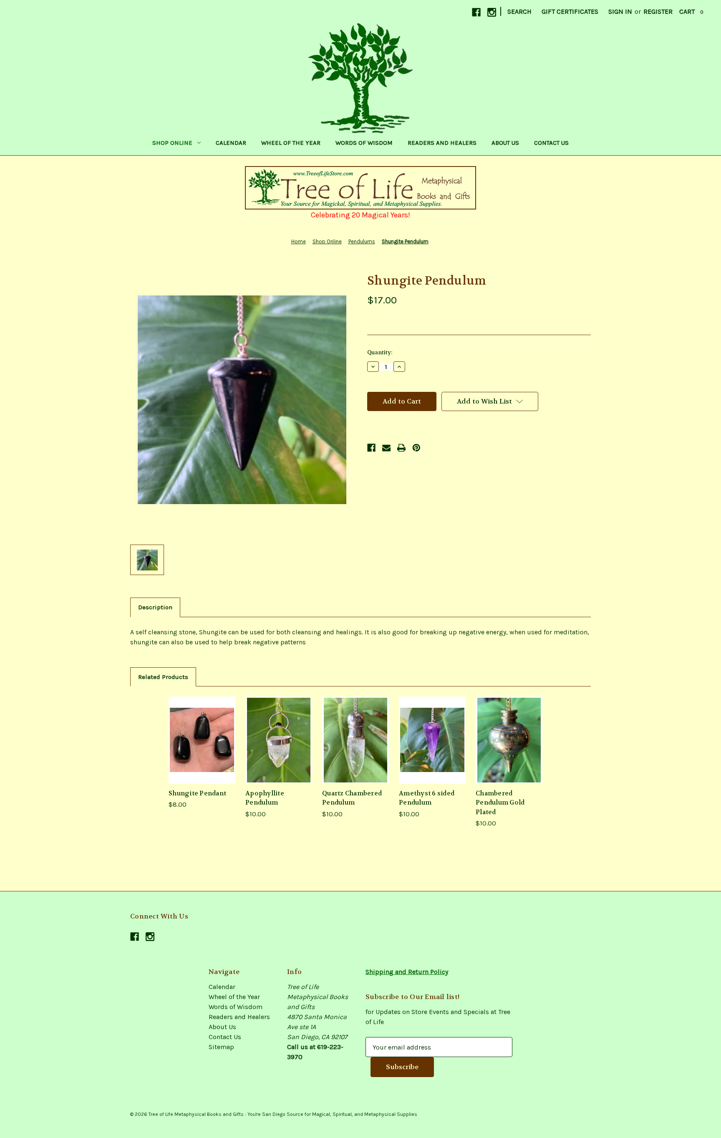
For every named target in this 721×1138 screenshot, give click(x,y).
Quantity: (379, 352)
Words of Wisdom (364, 142)
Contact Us (551, 142)
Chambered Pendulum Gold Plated (500, 802)
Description (155, 607)
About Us (505, 142)
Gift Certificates (570, 11)
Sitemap (221, 1047)
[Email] (386, 447)
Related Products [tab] (163, 677)
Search (519, 11)
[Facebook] (476, 12)
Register (658, 11)
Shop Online (172, 142)
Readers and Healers (442, 142)
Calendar (231, 142)
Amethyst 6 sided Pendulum (426, 798)
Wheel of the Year (290, 142)
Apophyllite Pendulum (264, 798)
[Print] (401, 447)
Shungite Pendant (197, 793)
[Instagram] (491, 12)
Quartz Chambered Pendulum (352, 798)
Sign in (620, 11)
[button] (361, 187)
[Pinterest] (416, 447)
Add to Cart (202, 739)
